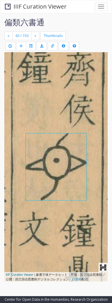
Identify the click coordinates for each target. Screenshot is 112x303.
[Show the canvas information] (52, 46)
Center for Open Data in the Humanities (37, 299)
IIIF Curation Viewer (40, 6)
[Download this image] (42, 46)
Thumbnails (53, 35)
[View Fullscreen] (12, 81)
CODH (77, 279)
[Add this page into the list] (21, 46)
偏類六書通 (24, 22)
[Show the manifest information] (63, 46)
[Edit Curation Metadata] (10, 46)
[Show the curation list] (31, 46)
